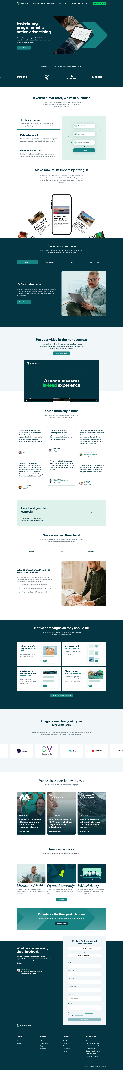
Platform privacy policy (93, 1043)
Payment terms (91, 1053)
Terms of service (91, 1041)
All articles (61, 899)
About (65, 1041)
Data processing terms (93, 1051)
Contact (65, 1043)
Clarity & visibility (95, 262)
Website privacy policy (93, 1046)
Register (80, 3)
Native (43, 3)
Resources (50, 3)
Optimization (50, 262)
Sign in (74, 3)
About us (61, 3)
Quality (73, 262)
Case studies (44, 1043)
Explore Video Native (61, 353)
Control (27, 262)
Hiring (65, 1051)
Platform (36, 3)
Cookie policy (90, 1048)
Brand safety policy (92, 1056)
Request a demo (23, 47)
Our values (66, 1048)
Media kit (43, 1048)
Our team (66, 1046)
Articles (42, 1041)
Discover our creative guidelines (61, 695)
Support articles (45, 1046)
